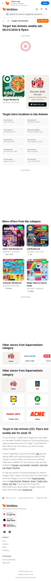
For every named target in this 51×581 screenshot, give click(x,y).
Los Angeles (24, 465)
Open (45, 3)
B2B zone (6, 563)
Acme (33, 481)
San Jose (44, 465)
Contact (5, 544)
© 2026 (26, 571)
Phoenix (16, 468)
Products (5, 550)
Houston (35, 465)
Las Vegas (6, 468)
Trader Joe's (41, 481)
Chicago (15, 465)
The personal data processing (25, 578)
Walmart (26, 481)
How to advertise (9, 560)
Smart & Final (15, 481)
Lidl (10, 484)
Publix (5, 484)
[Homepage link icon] (3, 498)
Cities (4, 547)
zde (37, 453)
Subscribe (44, 21)
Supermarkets (38, 478)
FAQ (4, 541)
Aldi (14, 484)
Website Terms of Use (25, 574)
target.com (27, 489)
